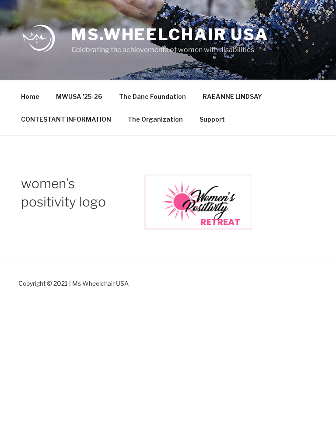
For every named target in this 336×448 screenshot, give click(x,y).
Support (212, 119)
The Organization (155, 119)
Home (30, 96)
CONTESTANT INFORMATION (66, 119)
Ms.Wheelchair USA (170, 34)
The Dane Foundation (152, 96)
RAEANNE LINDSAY (232, 96)
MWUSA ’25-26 (79, 96)
